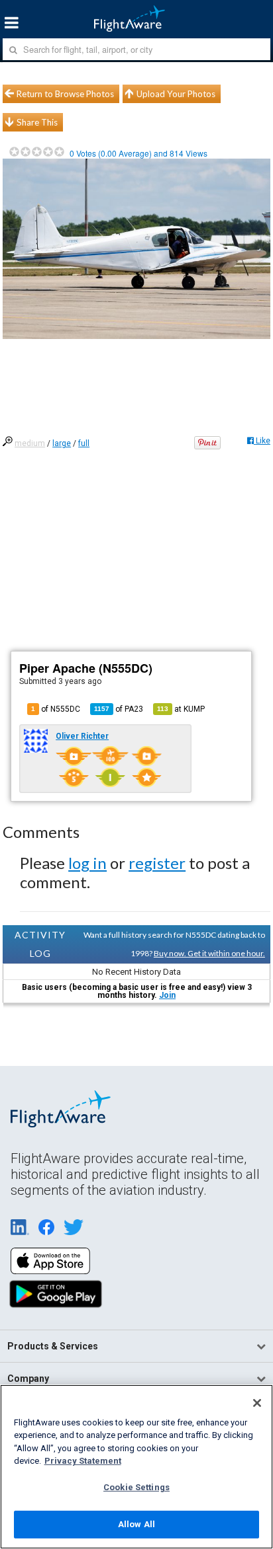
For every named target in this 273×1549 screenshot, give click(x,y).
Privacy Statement (82, 1461)
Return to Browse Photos (65, 94)
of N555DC (55, 709)
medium (30, 443)
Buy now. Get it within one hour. (209, 953)
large (61, 443)
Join (167, 995)
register (157, 862)
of (118, 709)
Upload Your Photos (175, 94)
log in (87, 862)
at (181, 709)
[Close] (257, 1402)
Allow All (136, 1524)
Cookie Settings (136, 1487)
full (83, 443)
